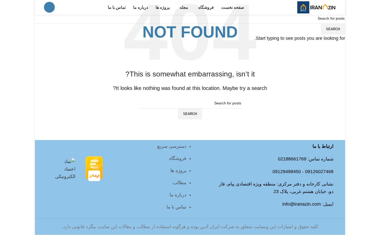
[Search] (49, 7)
